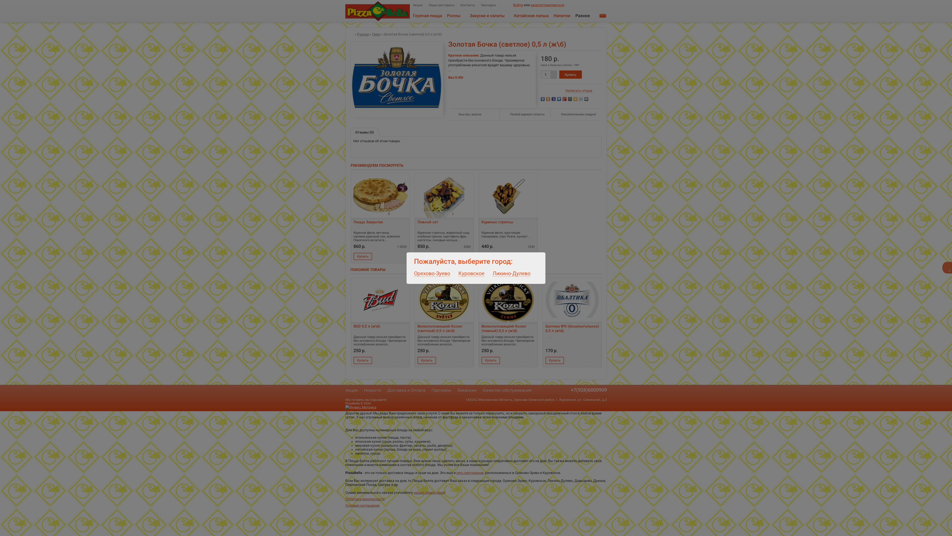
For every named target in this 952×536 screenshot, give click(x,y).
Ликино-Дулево (512, 273)
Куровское (471, 273)
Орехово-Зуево (432, 273)
